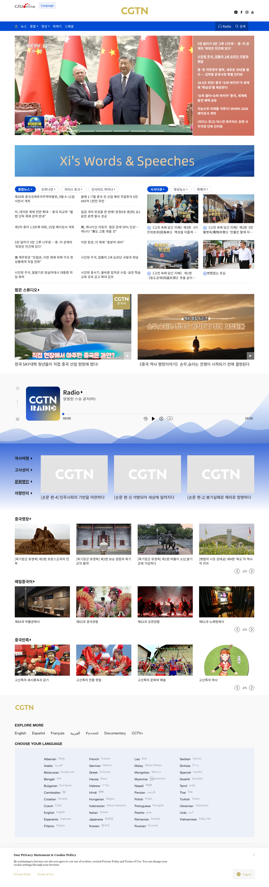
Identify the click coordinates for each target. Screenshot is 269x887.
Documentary (115, 733)
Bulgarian (58, 786)
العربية (75, 733)
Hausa (98, 779)
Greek (99, 772)
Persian (144, 792)
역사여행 (22, 458)
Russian (146, 826)
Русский (92, 733)
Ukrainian (194, 806)
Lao (140, 759)
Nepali (143, 786)
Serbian (190, 759)
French (99, 759)
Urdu (186, 813)
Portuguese (149, 806)
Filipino (54, 826)
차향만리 (22, 493)
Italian (98, 813)
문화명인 (22, 481)
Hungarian (101, 799)
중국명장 (22, 519)
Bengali (52, 779)
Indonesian (107, 806)
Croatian (56, 799)
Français (57, 733)
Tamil (187, 786)
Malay (148, 766)
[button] (52, 131)
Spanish (191, 772)
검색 (243, 26)
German (100, 766)
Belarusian (59, 772)
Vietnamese (195, 819)
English (20, 733)
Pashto (143, 813)
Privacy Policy (22, 874)
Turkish (190, 799)
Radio (227, 26)
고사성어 (22, 470)
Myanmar (149, 779)
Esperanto (57, 819)
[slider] (63, 414)
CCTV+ (137, 733)
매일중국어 (23, 581)
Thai (186, 792)
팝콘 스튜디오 (26, 290)
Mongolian (147, 772)
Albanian (54, 759)
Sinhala (189, 766)
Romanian (147, 819)
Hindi (96, 792)
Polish (143, 799)
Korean (99, 826)
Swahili (191, 779)
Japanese (101, 819)
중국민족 (22, 640)
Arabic (53, 766)
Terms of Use (45, 874)
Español (38, 733)
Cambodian (55, 792)
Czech (53, 806)
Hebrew (99, 786)
